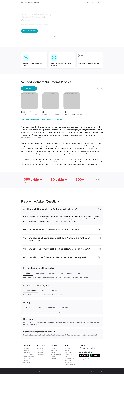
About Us (53, 348)
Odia (38, 294)
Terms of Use (40, 348)
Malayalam (54, 294)
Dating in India (60, 312)
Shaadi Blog (54, 350)
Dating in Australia (27, 312)
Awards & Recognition (56, 354)
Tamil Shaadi (83, 337)
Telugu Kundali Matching (51, 322)
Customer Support (27, 358)
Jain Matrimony (76, 277)
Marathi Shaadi (27, 334)
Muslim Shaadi (61, 337)
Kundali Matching (27, 322)
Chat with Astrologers (70, 364)
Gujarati (42, 294)
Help (93, 2)
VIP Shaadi (67, 348)
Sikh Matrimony (46, 277)
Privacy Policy (40, 350)
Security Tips (40, 352)
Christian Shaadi (62, 334)
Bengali (25, 294)
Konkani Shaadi (36, 337)
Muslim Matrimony (37, 277)
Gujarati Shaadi (77, 334)
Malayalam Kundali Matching (65, 322)
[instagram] (84, 348)
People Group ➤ (99, 371)
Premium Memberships (28, 356)
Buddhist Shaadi (53, 334)
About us (88, 2)
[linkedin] (87, 348)
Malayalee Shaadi (44, 337)
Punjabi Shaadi (75, 337)
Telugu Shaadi (90, 337)
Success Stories (26, 362)
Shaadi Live (67, 356)
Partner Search (26, 352)
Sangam (67, 350)
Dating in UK (45, 312)
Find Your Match (29, 31)
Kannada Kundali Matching (30, 324)
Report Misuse (40, 354)
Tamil (45, 294)
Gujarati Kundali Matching (92, 322)
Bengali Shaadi (44, 334)
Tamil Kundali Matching (38, 322)
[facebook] (80, 348)
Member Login (26, 348)
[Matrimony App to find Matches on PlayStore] (95, 355)
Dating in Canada (37, 312)
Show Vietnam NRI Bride (30, 120)
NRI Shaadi (68, 337)
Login (99, 2)
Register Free (26, 350)
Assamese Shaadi (35, 334)
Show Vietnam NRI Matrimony (52, 120)
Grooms (29, 88)
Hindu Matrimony (27, 277)
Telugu (49, 294)
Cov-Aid (53, 356)
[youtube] (95, 348)
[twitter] (91, 348)
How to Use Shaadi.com (28, 354)
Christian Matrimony (67, 277)
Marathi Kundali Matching (79, 322)
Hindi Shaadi (70, 334)
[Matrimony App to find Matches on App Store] (84, 355)
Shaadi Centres (68, 352)
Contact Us (25, 360)
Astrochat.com (68, 362)
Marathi (30, 294)
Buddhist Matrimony (56, 277)
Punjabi (34, 294)
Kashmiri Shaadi (27, 337)
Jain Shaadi (84, 334)
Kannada (60, 294)
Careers (53, 352)
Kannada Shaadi (92, 334)
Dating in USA (52, 312)
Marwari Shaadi (53, 337)
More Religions (84, 277)
